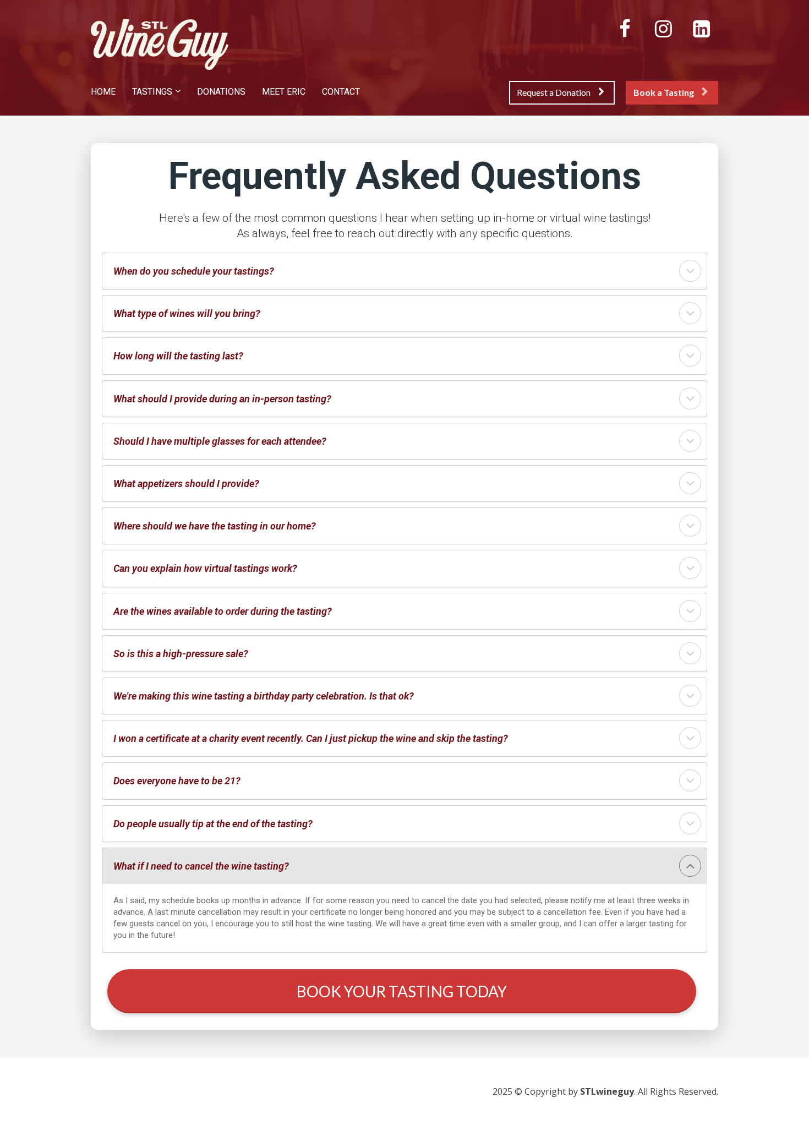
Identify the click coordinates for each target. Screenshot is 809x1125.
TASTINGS (152, 91)
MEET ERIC (283, 91)
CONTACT (341, 91)
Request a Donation (554, 92)
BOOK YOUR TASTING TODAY (402, 991)
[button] (690, 271)
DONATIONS (221, 91)
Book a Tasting (663, 92)
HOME (103, 91)
